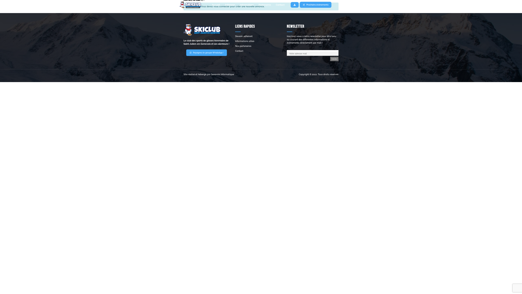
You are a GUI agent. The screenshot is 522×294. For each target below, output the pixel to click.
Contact (280, 4)
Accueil (216, 4)
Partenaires (265, 4)
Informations (247, 4)
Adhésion (230, 4)
